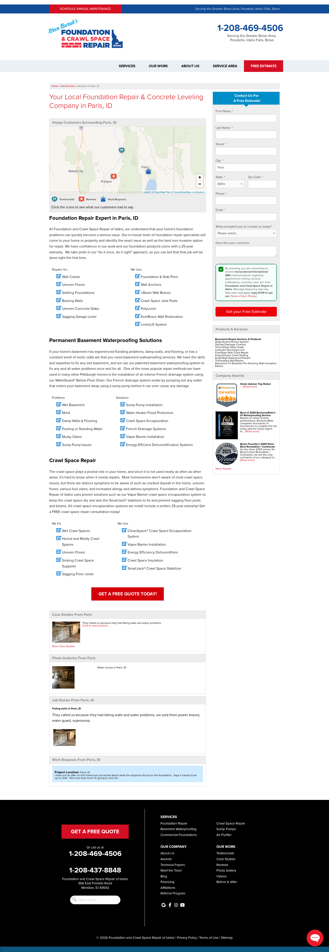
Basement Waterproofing (178, 829)
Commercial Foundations (178, 834)
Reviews (222, 864)
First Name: (224, 111)
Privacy (252, 296)
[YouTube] (182, 905)
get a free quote (95, 831)
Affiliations (167, 887)
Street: (221, 144)
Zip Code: (255, 177)
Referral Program (172, 893)
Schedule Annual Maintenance (85, 8)
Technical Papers (172, 864)
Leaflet (146, 192)
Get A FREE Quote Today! (127, 593)
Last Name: (224, 128)
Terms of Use (238, 296)
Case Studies (225, 859)
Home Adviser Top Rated (255, 384)
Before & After (226, 881)
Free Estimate (263, 66)
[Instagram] (176, 905)
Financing (167, 881)
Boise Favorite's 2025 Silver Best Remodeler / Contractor (257, 445)
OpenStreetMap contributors (189, 192)
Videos (221, 876)
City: (219, 161)
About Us (190, 66)
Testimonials (225, 853)
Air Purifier (223, 834)
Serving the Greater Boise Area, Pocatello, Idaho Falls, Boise (237, 8)
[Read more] (250, 387)
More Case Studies (63, 646)
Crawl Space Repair (230, 823)
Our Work (158, 66)
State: (220, 177)
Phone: (221, 194)
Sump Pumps (226, 829)
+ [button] (199, 177)
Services (127, 66)
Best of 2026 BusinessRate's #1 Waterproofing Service (258, 414)
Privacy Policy (187, 937)
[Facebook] (170, 905)
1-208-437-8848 (95, 870)
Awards (166, 859)
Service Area (225, 66)
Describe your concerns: (233, 243)
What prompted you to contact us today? (243, 227)
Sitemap (227, 937)
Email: (220, 210)
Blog (163, 876)
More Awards (223, 469)
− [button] (199, 184)
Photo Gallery (226, 870)
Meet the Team (171, 870)
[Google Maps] (163, 905)
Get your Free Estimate (246, 311)
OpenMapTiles (163, 192)
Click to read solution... (96, 626)
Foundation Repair (173, 823)
